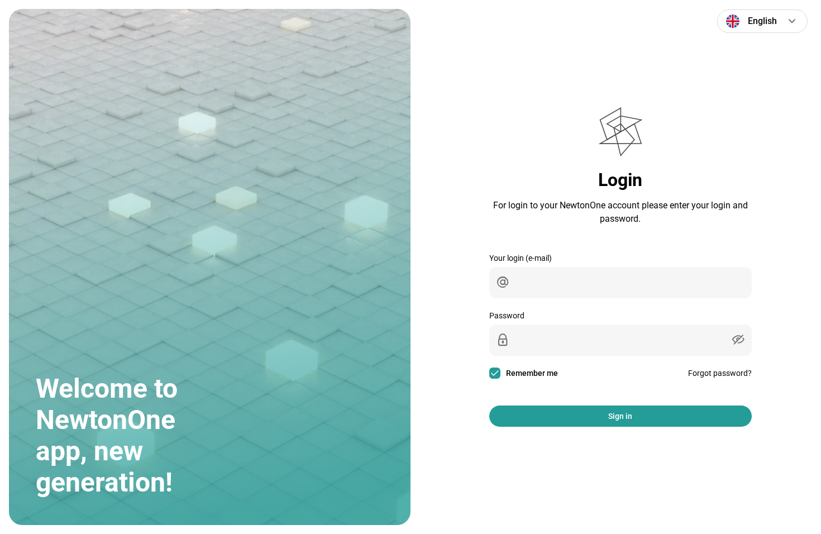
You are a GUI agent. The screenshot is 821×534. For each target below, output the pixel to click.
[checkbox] (525, 373)
